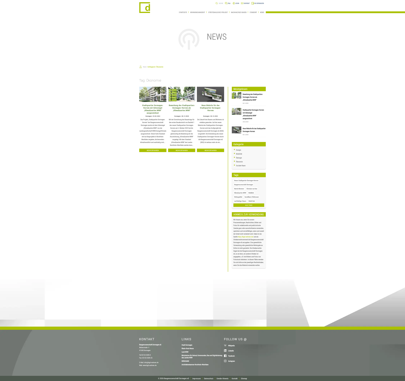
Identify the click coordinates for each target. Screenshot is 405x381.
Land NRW (185, 352)
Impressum (196, 378)
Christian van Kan (251, 189)
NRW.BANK (185, 361)
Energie (238, 150)
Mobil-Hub (252, 201)
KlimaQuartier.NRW (240, 193)
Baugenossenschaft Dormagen (243, 184)
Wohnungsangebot (197, 12)
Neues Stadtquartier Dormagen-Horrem (246, 180)
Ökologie (239, 158)
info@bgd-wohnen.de (151, 362)
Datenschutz (208, 378)
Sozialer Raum (241, 165)
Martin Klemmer (239, 189)
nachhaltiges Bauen (240, 201)
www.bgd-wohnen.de (150, 365)
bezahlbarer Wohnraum (252, 197)
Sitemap (244, 378)
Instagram (231, 361)
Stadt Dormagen (187, 345)
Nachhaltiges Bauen (238, 12)
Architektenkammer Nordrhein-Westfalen (195, 364)
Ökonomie (239, 162)
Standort (253, 12)
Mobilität (239, 154)
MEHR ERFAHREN (153, 150)
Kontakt (235, 378)
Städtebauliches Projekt (218, 12)
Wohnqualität (238, 197)
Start (144, 67)
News (262, 12)
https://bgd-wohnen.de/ (245, 237)
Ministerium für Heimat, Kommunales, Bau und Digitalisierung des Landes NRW (202, 356)
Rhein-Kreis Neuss (188, 348)
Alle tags (248, 205)
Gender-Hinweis (222, 378)
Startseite (183, 12)
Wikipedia (231, 345)
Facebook (231, 356)
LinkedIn (231, 351)
